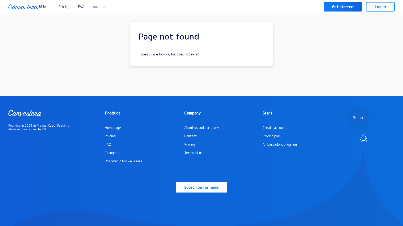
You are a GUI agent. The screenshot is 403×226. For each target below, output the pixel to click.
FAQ (81, 6)
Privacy (190, 144)
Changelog (112, 152)
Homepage (113, 127)
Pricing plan (272, 136)
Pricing (64, 6)
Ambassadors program (280, 144)
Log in (380, 6)
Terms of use (194, 152)
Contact (190, 136)
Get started (342, 6)
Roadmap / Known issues (123, 161)
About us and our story (201, 127)
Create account (274, 127)
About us (99, 6)
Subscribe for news (201, 187)
